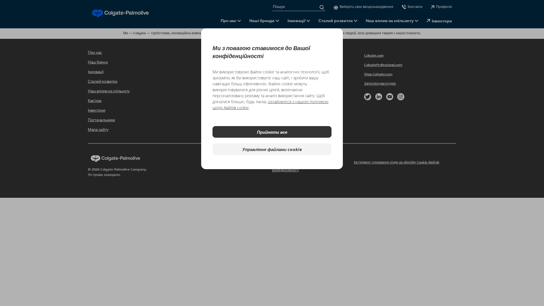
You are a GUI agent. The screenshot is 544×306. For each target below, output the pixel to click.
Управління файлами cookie (272, 149)
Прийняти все (272, 132)
